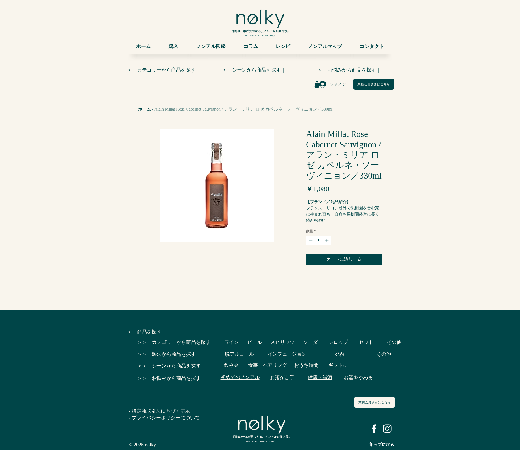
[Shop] (316, 84)
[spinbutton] (318, 240)
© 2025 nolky (142, 444)
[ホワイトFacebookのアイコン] (374, 428)
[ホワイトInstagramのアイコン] (387, 428)
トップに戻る (382, 444)
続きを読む (315, 220)
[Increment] (327, 240)
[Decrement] (310, 240)
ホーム (144, 109)
